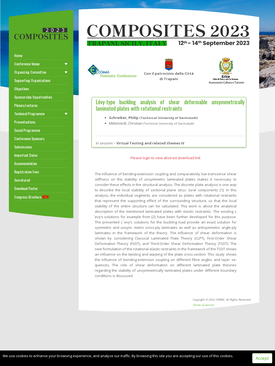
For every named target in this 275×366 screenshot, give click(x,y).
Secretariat (22, 180)
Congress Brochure (31, 197)
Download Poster (26, 188)
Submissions (23, 147)
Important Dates (26, 155)
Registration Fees (26, 171)
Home (18, 55)
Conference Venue (26, 63)
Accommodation (25, 163)
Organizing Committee (30, 72)
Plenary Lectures (26, 105)
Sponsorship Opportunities (33, 97)
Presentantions (24, 122)
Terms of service (203, 305)
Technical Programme (29, 113)
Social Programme (27, 130)
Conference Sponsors (29, 138)
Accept (262, 358)
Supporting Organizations (32, 80)
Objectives (21, 88)
